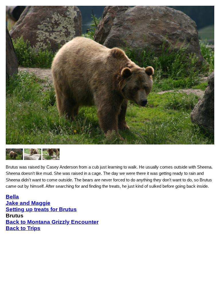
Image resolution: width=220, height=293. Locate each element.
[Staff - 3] (51, 154)
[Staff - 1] (14, 154)
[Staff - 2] (32, 154)
